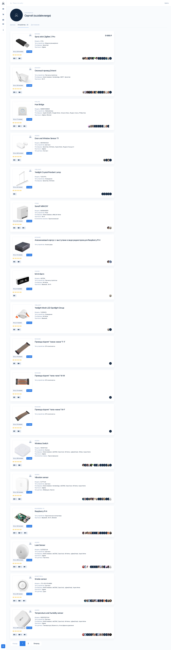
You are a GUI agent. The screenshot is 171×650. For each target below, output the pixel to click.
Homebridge (56, 77)
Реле (46, 212)
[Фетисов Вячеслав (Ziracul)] (93, 600)
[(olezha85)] (102, 126)
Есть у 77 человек (17, 119)
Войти (167, 3)
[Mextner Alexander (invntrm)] (99, 533)
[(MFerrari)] (89, 634)
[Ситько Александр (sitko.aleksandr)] (89, 465)
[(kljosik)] (110, 465)
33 (16, 92)
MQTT (62, 77)
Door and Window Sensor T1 (47, 138)
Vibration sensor (41, 477)
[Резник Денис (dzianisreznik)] (110, 533)
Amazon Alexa (65, 113)
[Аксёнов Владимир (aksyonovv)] (106, 92)
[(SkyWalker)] (100, 92)
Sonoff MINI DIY (41, 206)
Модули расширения (51, 43)
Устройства (23, 25)
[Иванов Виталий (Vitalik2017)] (106, 58)
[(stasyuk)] (102, 600)
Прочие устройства (51, 75)
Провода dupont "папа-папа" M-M (50, 375)
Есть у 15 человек (17, 356)
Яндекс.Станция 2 (68, 147)
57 (16, 58)
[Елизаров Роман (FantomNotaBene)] (85, 499)
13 (15, 601)
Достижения (35, 25)
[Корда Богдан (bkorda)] (91, 126)
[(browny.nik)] (95, 92)
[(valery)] (100, 126)
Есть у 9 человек (17, 288)
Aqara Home (59, 147)
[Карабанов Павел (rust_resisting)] (97, 92)
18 (21, 634)
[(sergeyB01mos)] (102, 92)
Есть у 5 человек (17, 322)
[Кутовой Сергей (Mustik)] (87, 567)
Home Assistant (47, 77)
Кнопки (47, 450)
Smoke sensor (41, 579)
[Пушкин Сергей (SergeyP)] (93, 58)
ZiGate (81, 452)
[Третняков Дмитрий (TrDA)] (93, 92)
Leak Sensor (40, 545)
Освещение (48, 179)
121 (21, 533)
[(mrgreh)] (106, 160)
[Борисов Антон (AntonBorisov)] (102, 533)
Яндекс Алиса (74, 113)
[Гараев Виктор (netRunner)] (93, 126)
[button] (3, 30)
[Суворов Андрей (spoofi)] (110, 262)
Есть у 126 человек (18, 492)
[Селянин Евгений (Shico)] (83, 92)
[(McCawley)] (100, 58)
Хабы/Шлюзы (49, 111)
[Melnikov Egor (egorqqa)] (106, 465)
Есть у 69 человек (18, 594)
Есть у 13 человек (17, 255)
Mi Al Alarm (39, 274)
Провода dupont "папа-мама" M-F (50, 409)
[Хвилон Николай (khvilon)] (110, 92)
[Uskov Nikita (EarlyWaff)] (89, 126)
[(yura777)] (99, 499)
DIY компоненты (50, 346)
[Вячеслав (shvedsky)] (110, 600)
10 (20, 126)
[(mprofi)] (89, 58)
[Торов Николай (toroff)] (89, 567)
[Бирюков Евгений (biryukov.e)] (110, 126)
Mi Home (52, 147)
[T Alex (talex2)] (95, 499)
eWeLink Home (56, 214)
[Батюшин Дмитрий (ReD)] (83, 567)
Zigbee (44, 47)
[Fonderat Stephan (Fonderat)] (102, 499)
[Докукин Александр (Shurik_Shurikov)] (85, 58)
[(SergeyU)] (95, 567)
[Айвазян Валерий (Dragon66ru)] (110, 58)
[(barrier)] (87, 499)
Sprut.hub (45, 45)
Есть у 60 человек (18, 221)
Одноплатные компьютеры (53, 515)
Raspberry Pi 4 (41, 511)
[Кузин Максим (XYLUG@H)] (104, 58)
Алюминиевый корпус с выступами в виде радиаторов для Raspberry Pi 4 (67, 240)
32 (16, 634)
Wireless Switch (41, 443)
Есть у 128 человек (18, 526)
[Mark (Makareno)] (108, 465)
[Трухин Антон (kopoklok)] (108, 58)
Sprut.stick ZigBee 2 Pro (45, 36)
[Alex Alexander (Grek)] (95, 533)
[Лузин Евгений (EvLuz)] (104, 92)
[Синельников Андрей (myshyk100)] (95, 58)
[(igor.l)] (97, 533)
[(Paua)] (91, 567)
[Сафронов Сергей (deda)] (87, 58)
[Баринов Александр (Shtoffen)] (104, 465)
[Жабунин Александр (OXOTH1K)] (85, 567)
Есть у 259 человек (18, 458)
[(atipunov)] (106, 499)
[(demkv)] (110, 329)
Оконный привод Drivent (45, 70)
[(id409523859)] (102, 465)
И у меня (29, 51)
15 (21, 567)
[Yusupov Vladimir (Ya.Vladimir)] (93, 533)
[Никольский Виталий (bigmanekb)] (85, 92)
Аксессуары (48, 244)
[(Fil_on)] (106, 194)
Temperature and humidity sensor (49, 613)
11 (15, 126)
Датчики (47, 145)
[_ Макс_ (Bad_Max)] (108, 160)
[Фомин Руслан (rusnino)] (91, 533)
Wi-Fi (43, 79)
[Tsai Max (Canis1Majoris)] (91, 58)
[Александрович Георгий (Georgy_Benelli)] (87, 92)
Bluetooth (45, 284)
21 (15, 567)
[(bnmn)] (110, 160)
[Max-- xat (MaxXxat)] (97, 58)
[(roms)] (93, 567)
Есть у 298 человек (18, 560)
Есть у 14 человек (17, 424)
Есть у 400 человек (18, 627)
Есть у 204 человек (18, 153)
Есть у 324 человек (18, 51)
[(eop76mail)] (102, 58)
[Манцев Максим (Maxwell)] (104, 499)
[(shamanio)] (91, 600)
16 (15, 465)
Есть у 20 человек (17, 187)
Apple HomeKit (47, 113)
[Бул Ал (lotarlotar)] (99, 92)
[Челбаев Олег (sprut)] (83, 58)
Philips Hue (82, 113)
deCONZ (55, 452)
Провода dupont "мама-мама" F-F (50, 342)
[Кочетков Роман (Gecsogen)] (102, 194)
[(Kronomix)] (97, 634)
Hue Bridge (39, 104)
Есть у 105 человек (18, 85)
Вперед (36, 643)
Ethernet (49, 115)
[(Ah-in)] (99, 126)
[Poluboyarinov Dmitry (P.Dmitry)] (108, 126)
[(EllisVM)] (104, 533)
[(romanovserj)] (108, 194)
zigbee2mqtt (74, 452)
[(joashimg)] (91, 92)
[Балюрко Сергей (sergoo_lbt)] (89, 92)
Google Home (56, 113)
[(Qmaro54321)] (99, 58)
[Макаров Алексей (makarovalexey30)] (95, 126)
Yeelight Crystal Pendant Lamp (48, 172)
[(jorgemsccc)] (104, 194)
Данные (12, 25)
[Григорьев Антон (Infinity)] (108, 533)
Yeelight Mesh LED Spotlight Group (49, 308)
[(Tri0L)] (110, 194)
